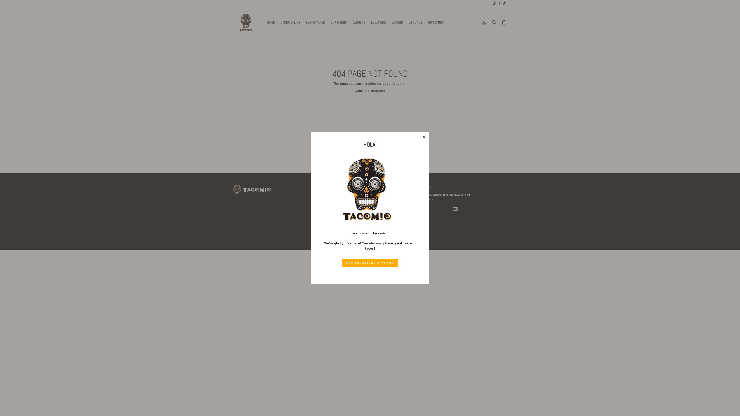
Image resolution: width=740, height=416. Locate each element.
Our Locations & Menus (370, 262)
